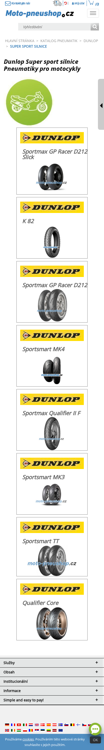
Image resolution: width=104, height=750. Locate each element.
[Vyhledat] (95, 27)
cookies (28, 739)
